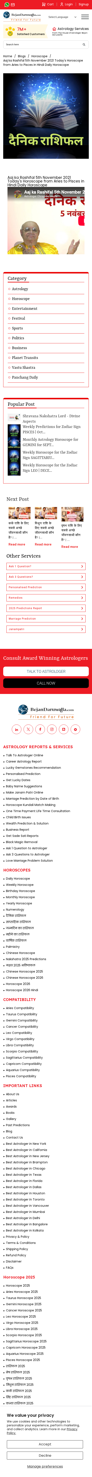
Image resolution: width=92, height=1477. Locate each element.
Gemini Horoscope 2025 (24, 1304)
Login (69, 4)
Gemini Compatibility (22, 1020)
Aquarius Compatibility (23, 1070)
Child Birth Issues (18, 817)
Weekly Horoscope (20, 885)
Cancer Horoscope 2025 (24, 1310)
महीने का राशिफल (18, 934)
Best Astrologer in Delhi (23, 1218)
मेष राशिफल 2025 (18, 1372)
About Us (12, 1094)
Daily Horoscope (18, 878)
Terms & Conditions (21, 1243)
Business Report (17, 829)
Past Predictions (18, 1125)
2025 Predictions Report (25, 608)
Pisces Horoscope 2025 (23, 1360)
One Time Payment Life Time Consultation (38, 811)
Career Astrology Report (24, 761)
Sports (17, 328)
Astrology (20, 289)
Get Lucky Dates (18, 780)
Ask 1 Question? (20, 566)
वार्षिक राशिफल (16, 940)
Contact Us (14, 1137)
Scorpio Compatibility (22, 1051)
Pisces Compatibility (21, 1076)
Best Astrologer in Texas (24, 1175)
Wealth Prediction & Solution (27, 823)
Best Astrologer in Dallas (24, 1187)
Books (10, 1113)
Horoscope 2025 (18, 1285)
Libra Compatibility (20, 1045)
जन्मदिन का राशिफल (20, 928)
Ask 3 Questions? (21, 576)
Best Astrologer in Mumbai (25, 1212)
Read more (17, 544)
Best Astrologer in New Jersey (27, 1156)
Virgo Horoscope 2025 (22, 1323)
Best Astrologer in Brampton (27, 1162)
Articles (11, 1100)
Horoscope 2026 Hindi (22, 990)
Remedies (16, 597)
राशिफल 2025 (15, 1366)
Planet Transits (25, 358)
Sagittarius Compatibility (24, 1057)
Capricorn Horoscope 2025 (26, 1347)
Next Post (17, 500)
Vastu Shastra (23, 368)
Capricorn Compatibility (24, 1064)
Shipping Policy (17, 1249)
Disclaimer (14, 1261)
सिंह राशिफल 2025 (18, 1397)
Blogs (22, 56)
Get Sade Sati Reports (22, 836)
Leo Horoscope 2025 (21, 1316)
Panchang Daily (25, 377)
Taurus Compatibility (21, 1014)
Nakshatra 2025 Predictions (26, 959)
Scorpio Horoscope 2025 (24, 1335)
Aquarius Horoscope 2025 (25, 1354)
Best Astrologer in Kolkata (25, 1230)
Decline (45, 1455)
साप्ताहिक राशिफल (18, 922)
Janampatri (16, 629)
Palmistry (13, 947)
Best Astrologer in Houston (25, 1193)
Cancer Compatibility (22, 1026)
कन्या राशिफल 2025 (19, 1403)
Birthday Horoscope (20, 891)
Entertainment (24, 309)
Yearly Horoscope (19, 903)
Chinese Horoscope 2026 (24, 978)
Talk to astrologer (46, 671)
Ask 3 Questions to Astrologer (28, 854)
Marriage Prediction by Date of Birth (32, 799)
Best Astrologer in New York (26, 1144)
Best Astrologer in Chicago (25, 1168)
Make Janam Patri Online (24, 792)
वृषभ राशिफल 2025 (19, 1378)
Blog (9, 1131)
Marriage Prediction (22, 618)
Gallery (11, 1119)
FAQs (9, 1267)
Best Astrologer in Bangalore (27, 1224)
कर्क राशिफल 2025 (19, 1391)
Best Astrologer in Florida (24, 1181)
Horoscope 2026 (18, 984)
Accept (45, 1444)
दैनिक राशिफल (16, 916)
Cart (50, 4)
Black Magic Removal (21, 842)
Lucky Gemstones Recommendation (33, 768)
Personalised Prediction (25, 587)
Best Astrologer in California (26, 1150)
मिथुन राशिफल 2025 (20, 1385)
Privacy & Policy (17, 1237)
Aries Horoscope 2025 (22, 1292)
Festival (18, 318)
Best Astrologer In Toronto (25, 1199)
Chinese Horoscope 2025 (24, 971)
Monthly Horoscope (20, 897)
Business (19, 348)
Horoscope (39, 56)
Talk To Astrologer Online (24, 755)
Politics (18, 338)
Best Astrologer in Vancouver (27, 1206)
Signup (84, 4)
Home (7, 56)
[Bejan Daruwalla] (22, 17)
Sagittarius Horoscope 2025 (26, 1341)
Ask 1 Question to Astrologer (26, 848)
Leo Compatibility (19, 1033)
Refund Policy (16, 1255)
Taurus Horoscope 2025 (23, 1298)
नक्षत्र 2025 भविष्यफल (20, 965)
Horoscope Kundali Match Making (30, 805)
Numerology (15, 909)
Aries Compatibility (20, 1008)
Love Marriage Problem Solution (29, 860)
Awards (11, 1106)
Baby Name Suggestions (24, 786)
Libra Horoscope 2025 (22, 1329)
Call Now (46, 683)
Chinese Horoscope (20, 953)
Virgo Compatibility (20, 1039)
